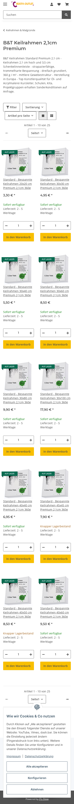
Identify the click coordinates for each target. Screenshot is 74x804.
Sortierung (32, 107)
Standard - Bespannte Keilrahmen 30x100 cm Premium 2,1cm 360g (55, 398)
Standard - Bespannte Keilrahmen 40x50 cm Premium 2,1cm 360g (17, 612)
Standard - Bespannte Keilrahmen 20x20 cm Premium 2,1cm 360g (17, 184)
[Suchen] (66, 14)
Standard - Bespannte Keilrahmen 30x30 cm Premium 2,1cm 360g (54, 184)
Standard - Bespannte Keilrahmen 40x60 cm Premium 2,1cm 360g (54, 612)
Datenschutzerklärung (39, 756)
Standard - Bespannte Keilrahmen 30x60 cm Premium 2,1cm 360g (54, 291)
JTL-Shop (44, 799)
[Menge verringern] (6, 225)
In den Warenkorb (18, 237)
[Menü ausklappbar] (5, 2)
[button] (51, 4)
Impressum (14, 756)
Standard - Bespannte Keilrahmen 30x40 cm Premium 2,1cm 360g (17, 291)
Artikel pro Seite (19, 116)
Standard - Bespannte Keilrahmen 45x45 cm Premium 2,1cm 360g (54, 505)
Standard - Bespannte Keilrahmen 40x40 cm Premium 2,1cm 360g (17, 505)
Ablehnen (37, 789)
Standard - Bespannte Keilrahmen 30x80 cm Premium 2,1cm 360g (17, 398)
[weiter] (67, 133)
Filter (13, 107)
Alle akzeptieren (37, 766)
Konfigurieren (37, 778)
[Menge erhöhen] (31, 225)
